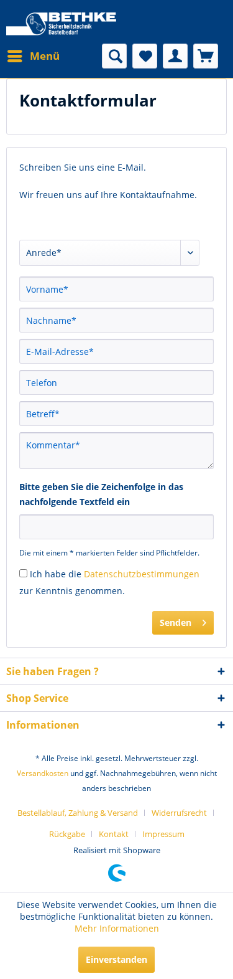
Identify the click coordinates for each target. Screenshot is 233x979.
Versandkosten (42, 773)
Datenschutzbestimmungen (141, 574)
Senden (175, 622)
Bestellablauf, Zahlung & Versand (77, 812)
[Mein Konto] (175, 56)
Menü (45, 56)
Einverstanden (116, 959)
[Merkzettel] (144, 56)
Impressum (163, 833)
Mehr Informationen (117, 928)
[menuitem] (33, 56)
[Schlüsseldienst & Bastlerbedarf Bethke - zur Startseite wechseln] (61, 24)
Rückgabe (67, 833)
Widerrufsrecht (179, 812)
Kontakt (114, 833)
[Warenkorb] (205, 56)
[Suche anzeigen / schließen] (114, 56)
